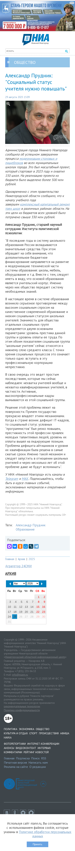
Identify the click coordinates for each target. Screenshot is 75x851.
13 (26, 606)
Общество (42, 729)
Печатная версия (15, 762)
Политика (10, 729)
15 (37, 606)
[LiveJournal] (31, 546)
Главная (9, 559)
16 (43, 606)
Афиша (64, 733)
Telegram (11, 479)
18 (15, 611)
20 (26, 611)
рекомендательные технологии (22, 706)
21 (31, 611)
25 (15, 616)
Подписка (23, 758)
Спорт (33, 733)
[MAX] (9, 546)
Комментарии (13, 752)
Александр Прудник (31, 525)
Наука (8, 737)
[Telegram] (36, 546)
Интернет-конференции (43, 743)
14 (31, 606)
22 (37, 611)
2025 (32, 559)
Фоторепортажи (15, 743)
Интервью (44, 748)
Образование (25, 529)
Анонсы (9, 748)
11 (15, 606)
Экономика (26, 729)
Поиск (35, 758)
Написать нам (38, 762)
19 (20, 611)
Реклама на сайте (16, 767)
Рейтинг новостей (36, 752)
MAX (25, 479)
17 (9, 611)
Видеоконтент (26, 748)
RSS (43, 758)
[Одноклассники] (20, 546)
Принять (37, 844)
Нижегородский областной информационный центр (35, 657)
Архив (21, 559)
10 (9, 606)
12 (20, 606)
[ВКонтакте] (14, 546)
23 (43, 611)
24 (9, 616)
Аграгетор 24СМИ (18, 566)
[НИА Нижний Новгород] (35, 44)
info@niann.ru (20, 674)
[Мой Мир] (25, 546)
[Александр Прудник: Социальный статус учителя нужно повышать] (37, 122)
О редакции (37, 767)
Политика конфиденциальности (22, 710)
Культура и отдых (16, 733)
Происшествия (49, 733)
